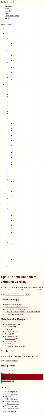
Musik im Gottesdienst (16, 186)
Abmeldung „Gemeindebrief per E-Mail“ (26, 82)
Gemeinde (9, 206)
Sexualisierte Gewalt (16, 38)
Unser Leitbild (18, 128)
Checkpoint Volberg (19, 211)
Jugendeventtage (18, 215)
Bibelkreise (17, 223)
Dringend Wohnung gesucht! (14, 314)
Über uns (8, 33)
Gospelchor (17, 194)
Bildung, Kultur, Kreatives (21, 157)
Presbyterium (18, 58)
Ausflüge (16, 164)
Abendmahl (13, 94)
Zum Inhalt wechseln (7, 2)
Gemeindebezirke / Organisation (19, 63)
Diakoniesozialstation (16, 126)
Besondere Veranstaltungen (17, 240)
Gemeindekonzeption (16, 36)
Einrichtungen (10, 116)
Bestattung (13, 109)
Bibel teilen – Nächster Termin (15, 309)
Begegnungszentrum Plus (17, 155)
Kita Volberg (17, 123)
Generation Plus (18, 220)
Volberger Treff (18, 225)
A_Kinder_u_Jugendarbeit (13, 346)
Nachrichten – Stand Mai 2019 (27, 247)
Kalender (8, 11)
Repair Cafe (13, 174)
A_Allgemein (9, 331)
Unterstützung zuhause (20, 138)
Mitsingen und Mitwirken (13, 304)
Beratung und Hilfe (19, 130)
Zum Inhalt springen (7, 381)
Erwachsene (13, 218)
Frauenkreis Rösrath (19, 230)
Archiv (7, 8)
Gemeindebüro (14, 113)
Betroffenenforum (19, 41)
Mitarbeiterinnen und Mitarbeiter (23, 55)
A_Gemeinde (9, 336)
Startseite (8, 29)
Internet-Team (18, 60)
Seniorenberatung (15, 169)
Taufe (11, 101)
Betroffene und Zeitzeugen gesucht (24, 43)
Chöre (11, 189)
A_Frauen (8, 344)
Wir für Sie (9, 99)
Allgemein (8, 329)
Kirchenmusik (10, 184)
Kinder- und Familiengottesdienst (19, 87)
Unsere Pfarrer (18, 53)
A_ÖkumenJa (9, 327)
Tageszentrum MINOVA (25, 254)
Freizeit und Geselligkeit (21, 162)
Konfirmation (14, 104)
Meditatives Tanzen (19, 232)
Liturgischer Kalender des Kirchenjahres (21, 96)
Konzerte (12, 201)
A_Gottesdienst (10, 339)
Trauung (12, 106)
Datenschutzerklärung (12, 16)
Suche (7, 13)
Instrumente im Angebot (17, 203)
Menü (7, 18)
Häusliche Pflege (19, 135)
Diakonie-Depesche (19, 152)
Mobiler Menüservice (20, 133)
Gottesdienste (9, 84)
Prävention (3, 370)
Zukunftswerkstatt (11, 324)
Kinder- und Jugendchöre (21, 196)
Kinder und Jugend (15, 208)
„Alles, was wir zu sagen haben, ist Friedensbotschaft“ (22, 312)
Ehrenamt (12, 237)
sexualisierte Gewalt (11, 370)
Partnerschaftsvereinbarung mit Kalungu (29, 257)
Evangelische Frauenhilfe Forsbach (24, 228)
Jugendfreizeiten (18, 213)
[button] (1, 383)
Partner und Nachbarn (16, 242)
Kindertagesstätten (15, 118)
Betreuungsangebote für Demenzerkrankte (26, 143)
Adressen (12, 65)
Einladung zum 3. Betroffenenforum (16, 307)
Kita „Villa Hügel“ (19, 121)
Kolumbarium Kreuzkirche (17, 177)
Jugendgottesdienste (15, 89)
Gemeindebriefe (14, 77)
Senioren (12, 235)
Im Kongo (17, 245)
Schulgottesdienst (15, 92)
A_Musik (8, 334)
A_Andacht (8, 341)
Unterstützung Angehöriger (22, 140)
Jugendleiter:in (18, 181)
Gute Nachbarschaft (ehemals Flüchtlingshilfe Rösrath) (26, 167)
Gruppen (8, 264)
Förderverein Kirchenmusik (18, 198)
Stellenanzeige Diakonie (21, 150)
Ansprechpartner (14, 50)
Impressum (8, 6)
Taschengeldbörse (15, 172)
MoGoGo (12, 266)
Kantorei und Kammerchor (21, 191)
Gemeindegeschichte (16, 75)
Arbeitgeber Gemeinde (16, 179)
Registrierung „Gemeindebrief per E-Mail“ (26, 79)
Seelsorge (12, 111)
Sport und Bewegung (20, 160)
